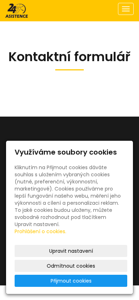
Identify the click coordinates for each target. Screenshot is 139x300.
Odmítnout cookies (71, 265)
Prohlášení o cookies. (40, 231)
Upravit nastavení (71, 251)
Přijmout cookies (71, 280)
